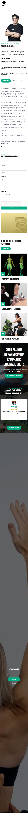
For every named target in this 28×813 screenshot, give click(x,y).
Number (3, 176)
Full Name (4, 162)
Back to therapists (5, 146)
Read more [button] (14, 417)
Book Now (14, 679)
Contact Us (14, 683)
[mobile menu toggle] (25, 3)
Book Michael (6, 81)
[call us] (22, 3)
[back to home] (4, 3)
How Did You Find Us (7, 184)
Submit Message (14, 208)
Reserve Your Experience (14, 428)
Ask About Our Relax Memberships (14, 376)
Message (3, 191)
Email (2, 169)
